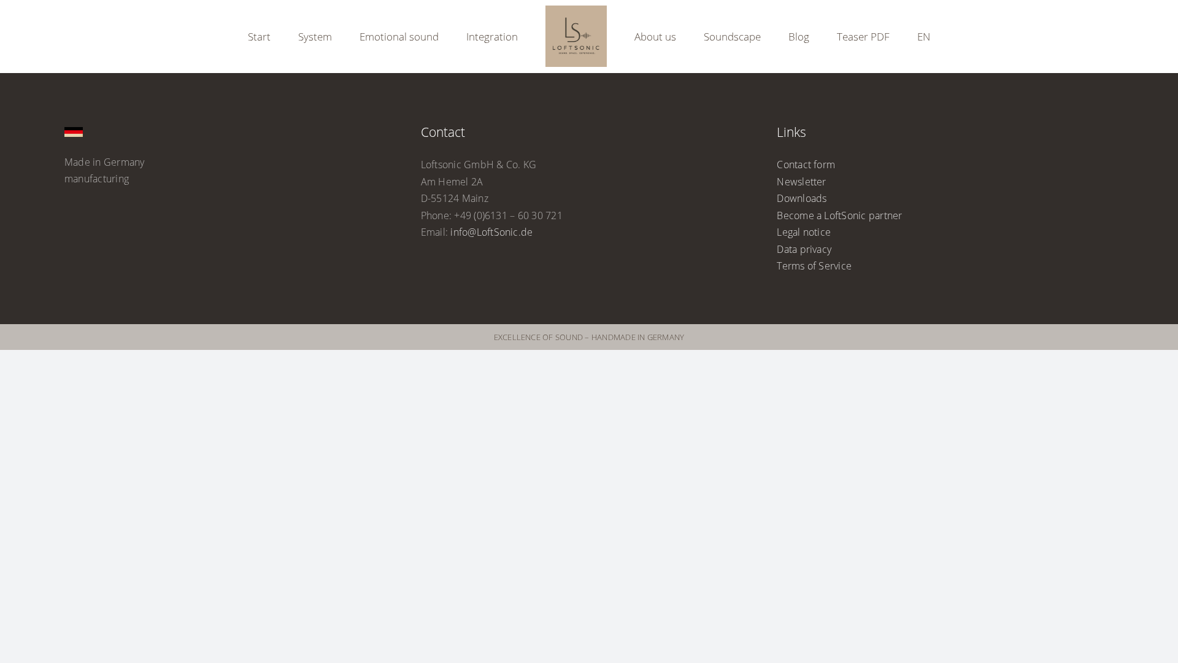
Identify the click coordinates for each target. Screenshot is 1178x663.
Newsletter (801, 181)
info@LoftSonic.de (491, 232)
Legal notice (804, 232)
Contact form (806, 164)
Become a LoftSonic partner (839, 215)
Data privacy (804, 249)
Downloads (801, 198)
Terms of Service (814, 266)
